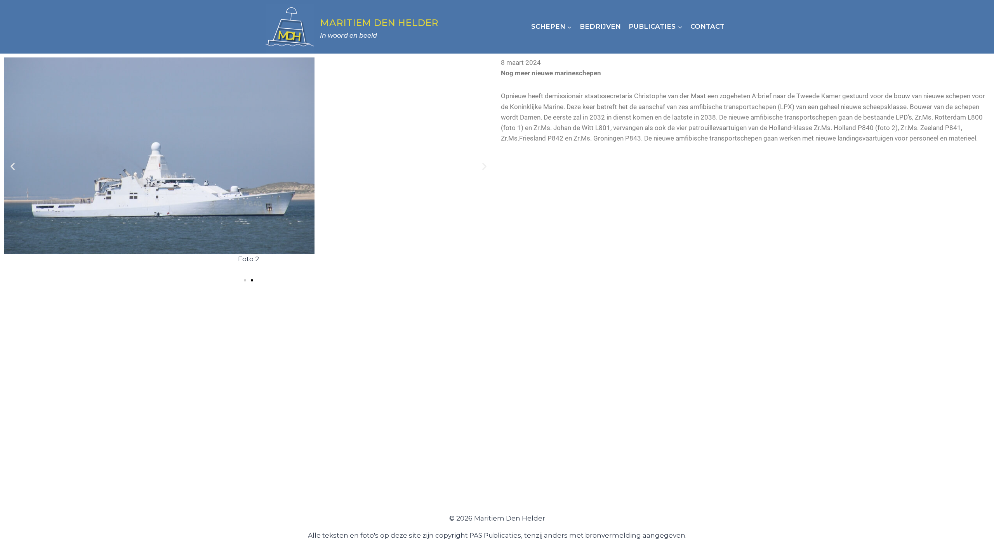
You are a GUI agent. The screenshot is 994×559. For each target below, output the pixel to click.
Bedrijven (600, 26)
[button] (12, 166)
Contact (707, 26)
